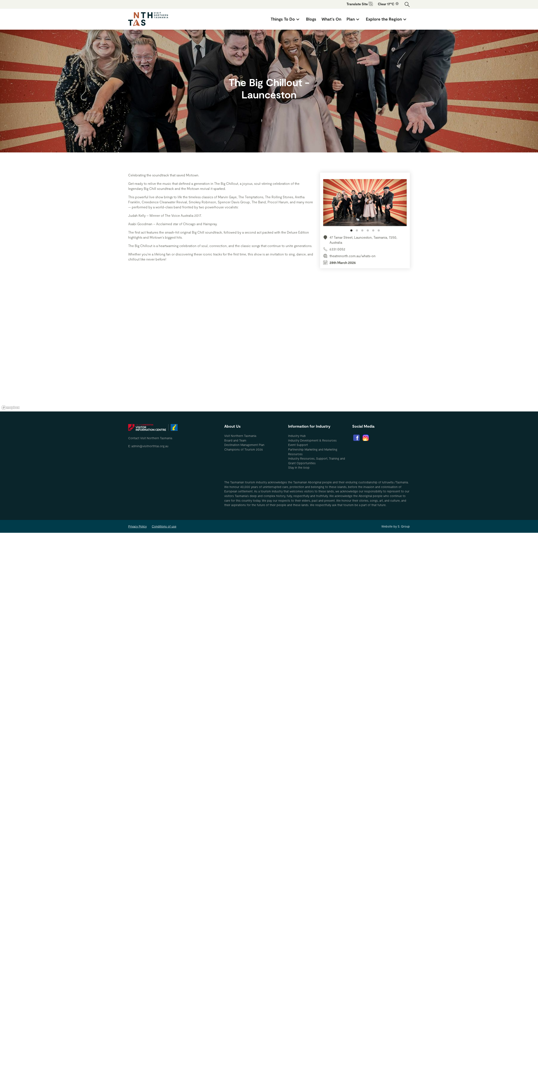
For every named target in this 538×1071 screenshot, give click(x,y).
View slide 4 (368, 230)
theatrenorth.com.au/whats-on (353, 256)
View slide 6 (379, 230)
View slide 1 (351, 230)
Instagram (365, 438)
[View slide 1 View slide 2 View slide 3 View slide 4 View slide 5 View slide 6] (365, 205)
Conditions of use (164, 526)
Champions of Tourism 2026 (243, 449)
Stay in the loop (299, 467)
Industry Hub (297, 436)
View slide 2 (357, 230)
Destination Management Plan (244, 445)
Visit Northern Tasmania (240, 436)
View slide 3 (362, 230)
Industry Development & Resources (312, 440)
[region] (269, 348)
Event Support (298, 445)
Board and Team (235, 440)
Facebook (356, 438)
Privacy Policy (137, 526)
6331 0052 (337, 249)
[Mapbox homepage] (10, 407)
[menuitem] (286, 19)
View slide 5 (373, 230)
